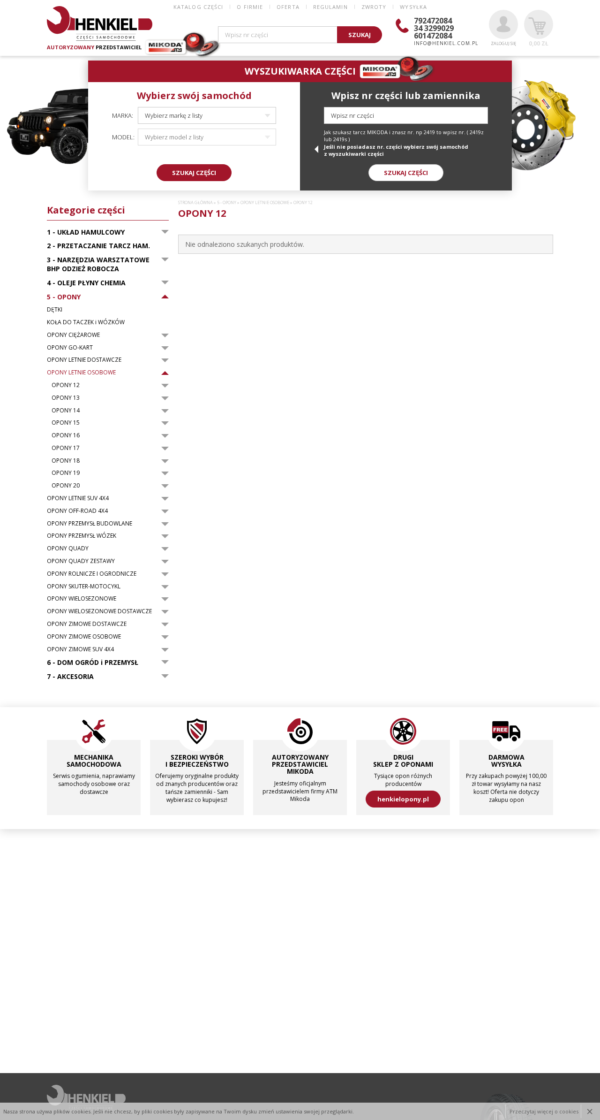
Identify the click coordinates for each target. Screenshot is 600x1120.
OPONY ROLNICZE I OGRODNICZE (91, 574)
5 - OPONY (226, 203)
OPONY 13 (66, 398)
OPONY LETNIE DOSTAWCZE (84, 360)
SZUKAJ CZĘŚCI (194, 172)
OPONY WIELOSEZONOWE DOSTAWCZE (99, 611)
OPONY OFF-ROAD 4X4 (77, 511)
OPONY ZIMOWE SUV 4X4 (80, 649)
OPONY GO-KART (70, 347)
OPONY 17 (66, 448)
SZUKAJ (359, 34)
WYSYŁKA (413, 6)
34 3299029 (434, 28)
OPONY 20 (66, 485)
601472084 (433, 35)
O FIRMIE (250, 6)
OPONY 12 (66, 385)
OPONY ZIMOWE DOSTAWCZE (87, 624)
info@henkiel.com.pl (446, 43)
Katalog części (198, 6)
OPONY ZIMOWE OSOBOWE (84, 636)
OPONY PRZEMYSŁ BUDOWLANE (89, 523)
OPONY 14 (66, 410)
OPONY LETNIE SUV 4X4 (78, 498)
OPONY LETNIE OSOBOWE (81, 372)
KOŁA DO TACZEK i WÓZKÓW (86, 322)
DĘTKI (54, 309)
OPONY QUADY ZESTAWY (81, 561)
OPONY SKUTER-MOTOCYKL (83, 586)
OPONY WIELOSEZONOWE (81, 598)
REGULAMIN (330, 6)
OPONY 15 (66, 423)
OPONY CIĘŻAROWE (73, 335)
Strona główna (195, 203)
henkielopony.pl (403, 799)
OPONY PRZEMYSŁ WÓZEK (81, 536)
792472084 (433, 20)
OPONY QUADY (68, 548)
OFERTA (288, 6)
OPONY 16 (66, 435)
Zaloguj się (503, 43)
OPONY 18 (66, 461)
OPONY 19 (66, 473)
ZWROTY (374, 6)
